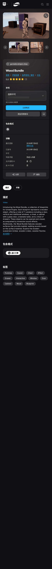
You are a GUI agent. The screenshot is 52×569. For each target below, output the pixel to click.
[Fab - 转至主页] (16, 4)
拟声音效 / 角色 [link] (28, 75)
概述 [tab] (7, 187)
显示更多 (6, 234)
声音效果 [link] (15, 75)
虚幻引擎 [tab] (14, 253)
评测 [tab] (17, 187)
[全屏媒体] (46, 15)
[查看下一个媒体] (47, 47)
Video (5, 202)
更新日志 (29, 146)
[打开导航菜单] (48, 4)
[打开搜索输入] (42, 4)
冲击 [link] (38, 75)
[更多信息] (30, 161)
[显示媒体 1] (40, 47)
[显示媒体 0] (19, 47)
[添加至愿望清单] (43, 114)
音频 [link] (7, 75)
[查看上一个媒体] (5, 47)
